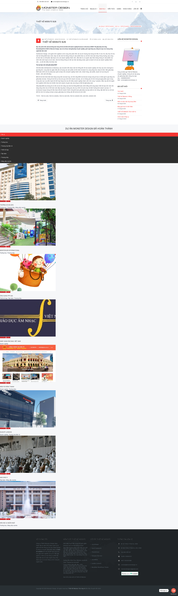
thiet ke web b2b (64, 96)
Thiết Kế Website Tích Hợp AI (76, 588)
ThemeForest (95, 552)
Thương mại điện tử (6, 146)
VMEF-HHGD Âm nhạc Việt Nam (10, 341)
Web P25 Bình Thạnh (7, 386)
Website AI (93, 9)
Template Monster (97, 556)
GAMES (119, 9)
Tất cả (3, 134)
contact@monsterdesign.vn (61, 1)
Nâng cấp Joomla (6, 161)
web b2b (85, 96)
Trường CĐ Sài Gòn (6, 205)
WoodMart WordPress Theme (100, 567)
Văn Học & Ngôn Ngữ (7, 523)
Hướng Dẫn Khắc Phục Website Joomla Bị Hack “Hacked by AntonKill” (75, 561)
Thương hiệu (5, 157)
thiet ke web (44, 96)
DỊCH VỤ (102, 9)
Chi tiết (8, 201)
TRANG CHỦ (84, 9)
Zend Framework (96, 548)
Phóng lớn (3, 201)
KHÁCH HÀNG (127, 9)
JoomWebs (95, 559)
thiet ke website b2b (76, 96)
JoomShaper (95, 544)
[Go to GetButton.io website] (174, 594)
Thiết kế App (5, 149)
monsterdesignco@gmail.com (129, 569)
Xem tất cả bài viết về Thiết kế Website (74, 577)
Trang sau (109, 100)
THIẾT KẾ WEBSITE (109, 26)
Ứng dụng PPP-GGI (6, 296)
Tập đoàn (3, 153)
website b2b (92, 96)
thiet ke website (54, 96)
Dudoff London (6, 432)
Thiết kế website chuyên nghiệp (78, 39)
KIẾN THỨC (111, 9)
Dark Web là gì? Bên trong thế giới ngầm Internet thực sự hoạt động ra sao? (74, 544)
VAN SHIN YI (4, 477)
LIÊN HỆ (135, 9)
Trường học (4, 142)
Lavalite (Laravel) (96, 563)
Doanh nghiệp (5, 138)
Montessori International (9, 250)
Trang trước (42, 100)
